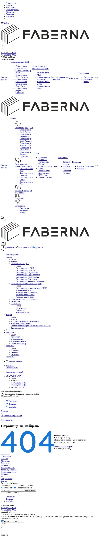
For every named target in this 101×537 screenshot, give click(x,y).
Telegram (12, 404)
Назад (13, 259)
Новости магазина (24, 488)
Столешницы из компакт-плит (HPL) (31, 288)
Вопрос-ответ (6, 479)
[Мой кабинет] (2, 218)
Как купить (15, 337)
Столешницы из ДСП (25, 268)
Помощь (4, 465)
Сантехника (21, 308)
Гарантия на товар (8, 472)
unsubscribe (8, 488)
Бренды (4, 481)
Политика (5, 463)
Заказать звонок (17, 387)
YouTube (12, 407)
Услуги (14, 319)
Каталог (14, 261)
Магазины (5, 461)
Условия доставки (8, 470)
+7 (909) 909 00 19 (8, 55)
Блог (3, 476)
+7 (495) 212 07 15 (8, 53)
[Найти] (2, 526)
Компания (15, 350)
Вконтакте (13, 401)
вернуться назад (64, 449)
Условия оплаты (8, 468)
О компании (6, 456)
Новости (4, 459)
